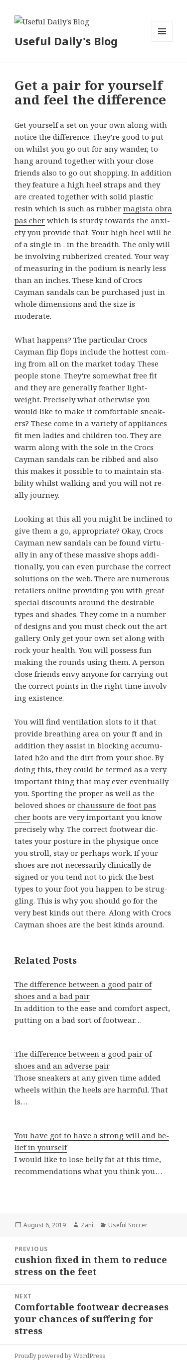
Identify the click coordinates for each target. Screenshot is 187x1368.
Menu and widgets (162, 41)
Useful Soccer (128, 1225)
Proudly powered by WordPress (59, 1356)
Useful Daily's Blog (66, 40)
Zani (87, 1225)
